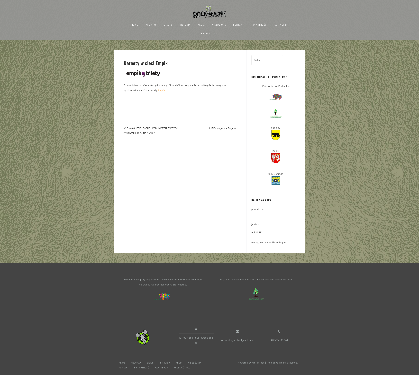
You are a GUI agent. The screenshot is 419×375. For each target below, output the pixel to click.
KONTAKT (238, 24)
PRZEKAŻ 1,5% (209, 33)
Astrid (279, 362)
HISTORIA (185, 24)
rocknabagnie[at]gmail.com (237, 340)
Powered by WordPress (251, 362)
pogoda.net (258, 209)
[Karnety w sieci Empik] (143, 73)
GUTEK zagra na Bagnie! (223, 128)
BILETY (168, 24)
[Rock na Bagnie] (143, 337)
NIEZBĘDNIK (219, 24)
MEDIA (201, 24)
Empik (161, 90)
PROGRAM (151, 24)
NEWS (134, 24)
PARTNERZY (281, 24)
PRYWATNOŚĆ (259, 24)
